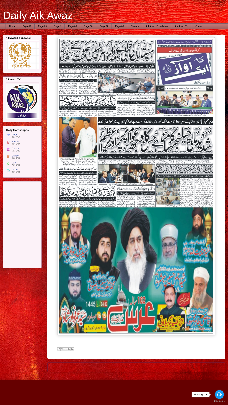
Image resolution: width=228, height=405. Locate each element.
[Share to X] (65, 349)
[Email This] (59, 349)
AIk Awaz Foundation (157, 26)
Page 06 (88, 26)
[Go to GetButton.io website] (219, 401)
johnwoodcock (143, 397)
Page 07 (104, 26)
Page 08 (119, 26)
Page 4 (57, 26)
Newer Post (57, 367)
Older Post (215, 367)
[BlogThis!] (62, 349)
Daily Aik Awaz (38, 15)
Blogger (169, 397)
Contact (199, 26)
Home (12, 26)
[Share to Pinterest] (72, 349)
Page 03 (42, 26)
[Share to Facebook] (69, 349)
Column (135, 26)
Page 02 (26, 26)
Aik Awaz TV (181, 26)
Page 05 (72, 26)
